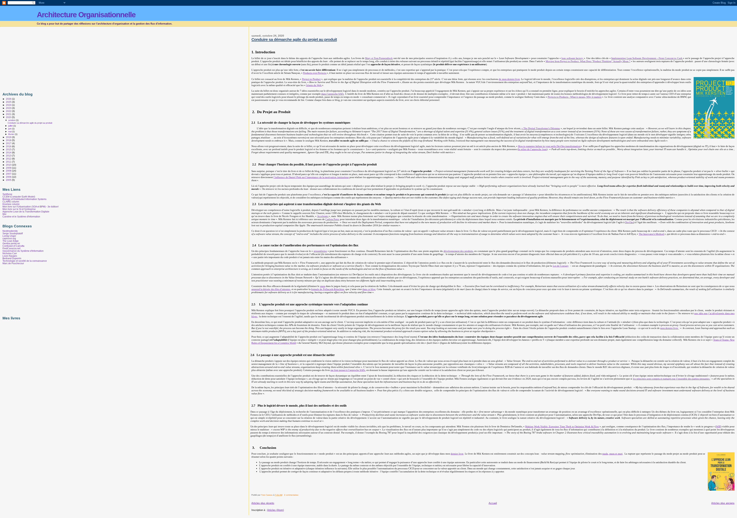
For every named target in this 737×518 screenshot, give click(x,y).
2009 (9, 168)
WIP (718, 426)
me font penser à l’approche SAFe (347, 370)
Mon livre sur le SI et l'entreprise (19, 209)
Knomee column (11, 204)
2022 (9, 111)
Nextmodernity (10, 231)
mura (322, 286)
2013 (9, 155)
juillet (10, 126)
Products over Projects (315, 73)
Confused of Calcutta (13, 246)
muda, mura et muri (612, 453)
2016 (9, 146)
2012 (9, 158)
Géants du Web (314, 85)
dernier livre (457, 453)
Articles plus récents (262, 503)
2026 (9, 99)
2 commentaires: (291, 495)
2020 (9, 117)
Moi (4, 214)
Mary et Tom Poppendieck (379, 58)
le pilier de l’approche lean (532, 149)
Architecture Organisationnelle (86, 15)
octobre (12, 120)
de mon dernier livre (509, 79)
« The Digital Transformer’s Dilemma (540, 128)
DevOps (629, 222)
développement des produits (458, 251)
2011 (9, 161)
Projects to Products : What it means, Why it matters (574, 96)
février (11, 134)
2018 (9, 140)
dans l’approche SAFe (332, 93)
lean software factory (572, 58)
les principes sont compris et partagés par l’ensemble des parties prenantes (671, 378)
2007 (9, 174)
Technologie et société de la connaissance (24, 261)
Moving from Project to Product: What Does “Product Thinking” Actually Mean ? (588, 61)
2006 (9, 177)
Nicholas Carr (9, 253)
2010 (9, 165)
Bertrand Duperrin (11, 258)
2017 (9, 143)
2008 (9, 170)
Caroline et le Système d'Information (21, 216)
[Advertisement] (34, 58)
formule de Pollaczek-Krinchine (327, 289)
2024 (9, 105)
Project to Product (311, 79)
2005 (9, 180)
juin (10, 128)
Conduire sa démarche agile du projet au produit (294, 39)
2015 (9, 149)
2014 (9, 152)
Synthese (7, 194)
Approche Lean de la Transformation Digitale (25, 211)
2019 (9, 137)
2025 (9, 102)
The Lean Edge (10, 241)
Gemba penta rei (11, 243)
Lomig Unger (9, 236)
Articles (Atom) (275, 510)
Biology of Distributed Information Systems (24, 199)
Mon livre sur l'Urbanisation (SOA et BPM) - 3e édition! (30, 206)
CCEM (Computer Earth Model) (18, 196)
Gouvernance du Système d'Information (23, 251)
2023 (9, 108)
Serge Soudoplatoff (12, 233)
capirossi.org (9, 238)
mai (10, 131)
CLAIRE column (10, 201)
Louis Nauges (9, 256)
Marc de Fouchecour (13, 263)
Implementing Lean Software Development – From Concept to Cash (647, 58)
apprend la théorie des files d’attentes (270, 289)
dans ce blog (369, 289)
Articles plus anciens (723, 503)
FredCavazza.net (11, 248)
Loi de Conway (561, 265)
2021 (9, 114)
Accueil (493, 503)
